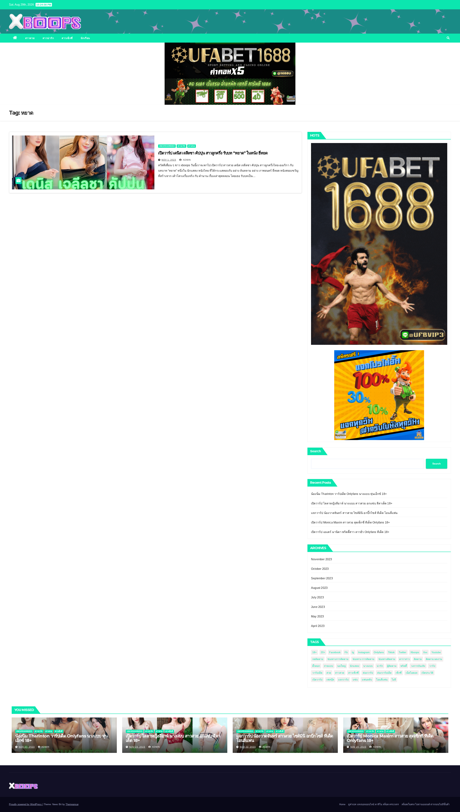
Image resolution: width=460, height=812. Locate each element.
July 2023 (317, 597)
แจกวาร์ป (343, 679)
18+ (314, 652)
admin (186, 160)
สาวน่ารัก (48, 38)
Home (342, 804)
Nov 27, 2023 (27, 747)
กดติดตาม (317, 659)
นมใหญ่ (341, 665)
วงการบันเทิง (418, 665)
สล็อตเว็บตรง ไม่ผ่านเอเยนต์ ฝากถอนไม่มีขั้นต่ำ (426, 804)
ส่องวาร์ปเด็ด (384, 672)
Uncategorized (167, 146)
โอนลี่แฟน (382, 679)
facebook (335, 652)
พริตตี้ (404, 665)
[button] (448, 38)
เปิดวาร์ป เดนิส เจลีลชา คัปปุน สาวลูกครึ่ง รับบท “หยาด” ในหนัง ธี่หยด (212, 153)
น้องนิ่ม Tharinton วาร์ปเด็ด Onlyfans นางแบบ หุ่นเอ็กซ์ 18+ (349, 493)
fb (346, 652)
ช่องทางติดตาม (386, 659)
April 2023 (318, 625)
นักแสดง (354, 665)
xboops (414, 652)
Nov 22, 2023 (248, 747)
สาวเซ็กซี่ (67, 38)
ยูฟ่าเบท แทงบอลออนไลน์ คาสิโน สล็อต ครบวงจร (373, 804)
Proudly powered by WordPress (25, 804)
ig (353, 652)
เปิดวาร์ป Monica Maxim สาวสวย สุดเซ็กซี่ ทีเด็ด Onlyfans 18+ (350, 522)
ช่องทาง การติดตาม (363, 659)
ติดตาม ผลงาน (434, 659)
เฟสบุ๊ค (330, 679)
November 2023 (321, 559)
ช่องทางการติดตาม (337, 659)
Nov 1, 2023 (169, 160)
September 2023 (322, 578)
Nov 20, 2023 (358, 747)
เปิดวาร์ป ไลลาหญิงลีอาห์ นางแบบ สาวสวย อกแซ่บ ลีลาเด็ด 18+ (351, 503)
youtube (436, 652)
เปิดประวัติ (427, 672)
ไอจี (394, 679)
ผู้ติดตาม (391, 665)
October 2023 (320, 568)
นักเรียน (85, 38)
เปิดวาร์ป (317, 679)
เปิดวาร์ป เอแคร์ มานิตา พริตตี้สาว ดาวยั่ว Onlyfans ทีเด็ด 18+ (350, 531)
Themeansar (72, 804)
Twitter (402, 652)
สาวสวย (30, 38)
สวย (328, 672)
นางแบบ (368, 665)
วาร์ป (432, 665)
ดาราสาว (404, 659)
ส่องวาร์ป (368, 672)
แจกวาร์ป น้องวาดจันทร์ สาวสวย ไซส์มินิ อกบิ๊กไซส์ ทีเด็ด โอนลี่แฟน (354, 512)
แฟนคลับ (367, 679)
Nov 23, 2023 (137, 747)
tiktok (391, 652)
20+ (323, 652)
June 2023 (318, 606)
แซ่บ (355, 679)
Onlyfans (379, 652)
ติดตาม (418, 659)
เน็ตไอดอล (411, 672)
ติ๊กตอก (316, 665)
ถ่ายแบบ (328, 665)
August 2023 (319, 587)
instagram (364, 652)
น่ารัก (380, 665)
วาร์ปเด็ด (317, 672)
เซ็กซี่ (399, 672)
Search (315, 451)
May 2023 (317, 616)
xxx (425, 652)
